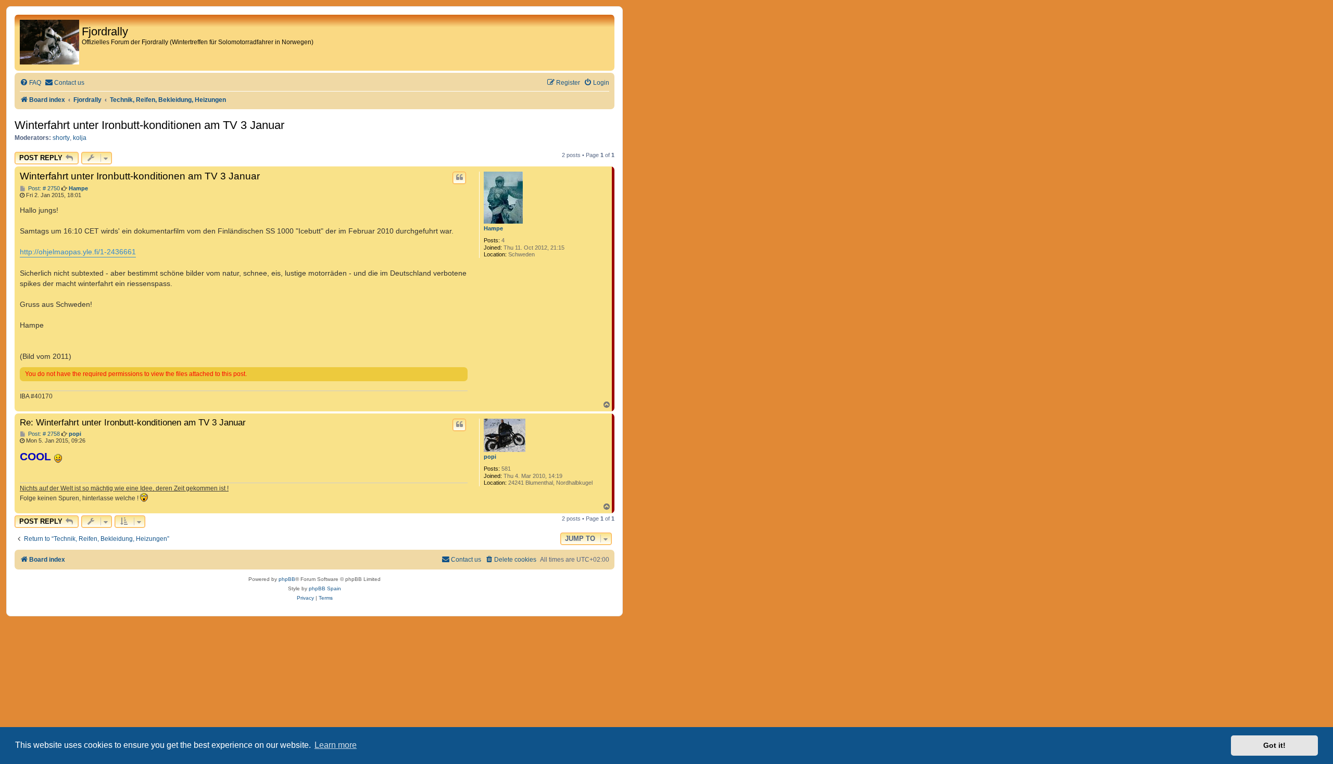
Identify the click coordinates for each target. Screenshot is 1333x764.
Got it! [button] (1274, 745)
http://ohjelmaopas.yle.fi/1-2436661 (78, 252)
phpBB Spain (325, 588)
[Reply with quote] (459, 178)
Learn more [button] (336, 745)
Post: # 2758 (43, 434)
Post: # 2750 (43, 188)
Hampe (493, 228)
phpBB (287, 579)
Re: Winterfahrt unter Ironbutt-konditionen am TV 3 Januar (133, 422)
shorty (61, 137)
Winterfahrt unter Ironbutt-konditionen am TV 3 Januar (149, 125)
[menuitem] (30, 83)
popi (490, 457)
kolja (79, 137)
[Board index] (49, 42)
